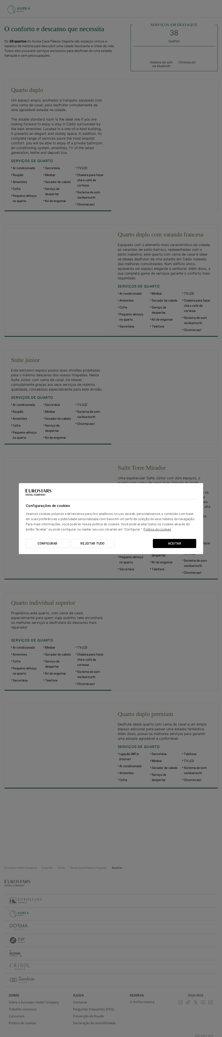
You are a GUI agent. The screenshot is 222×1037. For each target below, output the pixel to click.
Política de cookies (157, 529)
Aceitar (174, 543)
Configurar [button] (47, 543)
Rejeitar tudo (92, 543)
